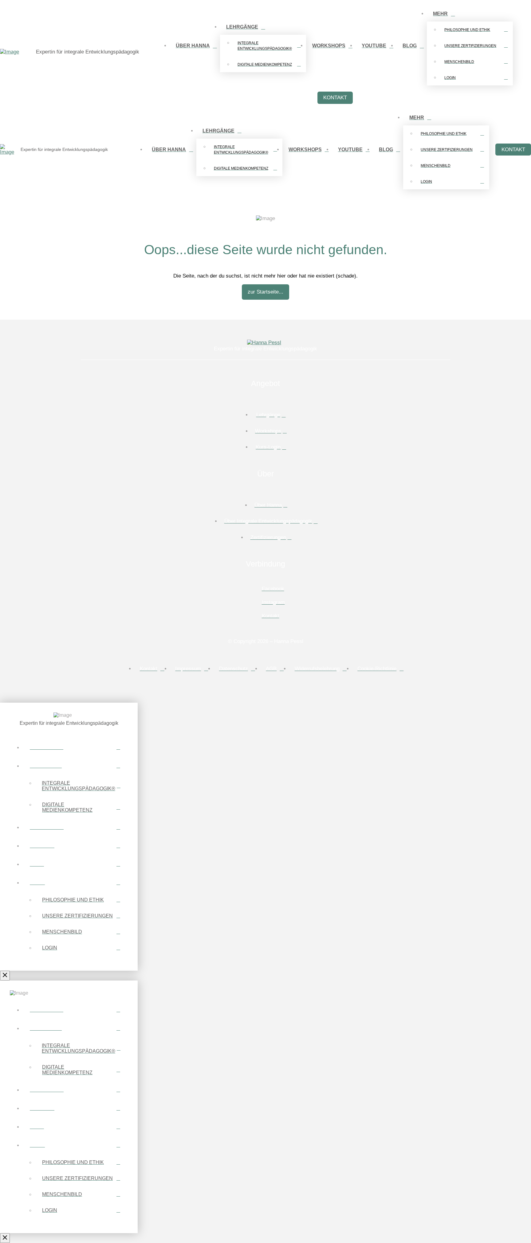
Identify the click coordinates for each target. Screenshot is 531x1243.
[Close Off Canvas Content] (5, 976)
